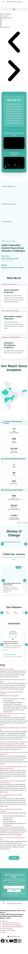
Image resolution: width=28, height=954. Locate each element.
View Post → (6, 592)
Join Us (14, 858)
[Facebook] (3, 941)
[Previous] (1, 612)
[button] (14, 9)
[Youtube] (11, 941)
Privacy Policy (19, 949)
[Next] (26, 612)
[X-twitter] (7, 941)
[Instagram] (19, 941)
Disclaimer (11, 949)
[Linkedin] (15, 941)
